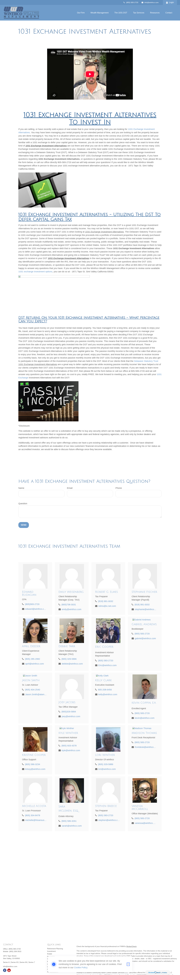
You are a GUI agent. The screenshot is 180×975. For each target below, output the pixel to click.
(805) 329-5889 (105, 764)
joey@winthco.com (71, 716)
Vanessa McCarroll (140, 807)
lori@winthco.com (107, 769)
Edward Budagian (29, 593)
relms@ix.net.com (107, 606)
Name (21, 488)
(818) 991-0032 (105, 601)
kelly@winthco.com (107, 694)
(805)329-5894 (68, 711)
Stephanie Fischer (144, 591)
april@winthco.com (34, 664)
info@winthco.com (151, 2)
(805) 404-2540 (32, 689)
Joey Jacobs (67, 702)
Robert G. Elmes (106, 591)
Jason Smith (31, 680)
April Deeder (31, 646)
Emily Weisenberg (71, 591)
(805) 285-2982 (32, 659)
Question (22, 503)
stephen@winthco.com (109, 820)
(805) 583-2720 (132, 2)
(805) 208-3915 (15, 951)
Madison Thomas (144, 733)
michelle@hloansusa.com (36, 820)
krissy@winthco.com (35, 769)
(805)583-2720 (32, 604)
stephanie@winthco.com (145, 609)
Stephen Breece (106, 806)
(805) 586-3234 (32, 764)
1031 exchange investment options (35, 271)
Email (69, 488)
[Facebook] (4, 970)
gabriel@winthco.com (145, 638)
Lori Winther (105, 755)
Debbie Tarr (67, 646)
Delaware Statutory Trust (146, 361)
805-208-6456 (105, 689)
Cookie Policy (80, 967)
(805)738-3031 (68, 604)
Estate (49, 954)
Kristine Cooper (34, 755)
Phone (118, 488)
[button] (81, 12)
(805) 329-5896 (69, 659)
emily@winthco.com (71, 609)
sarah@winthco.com (72, 826)
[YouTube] (9, 970)
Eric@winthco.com (107, 665)
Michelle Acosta (34, 806)
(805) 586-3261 (69, 821)
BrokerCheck (131, 946)
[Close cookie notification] (128, 964)
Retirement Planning (55, 949)
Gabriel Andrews (144, 624)
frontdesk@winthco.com (145, 747)
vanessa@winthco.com (145, 823)
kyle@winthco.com (71, 750)
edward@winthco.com (36, 609)
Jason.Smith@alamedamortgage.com (36, 694)
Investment (51, 951)
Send (23, 525)
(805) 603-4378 (69, 745)
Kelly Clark (103, 680)
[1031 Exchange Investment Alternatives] (42, 207)
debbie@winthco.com (72, 664)
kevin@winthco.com (144, 718)
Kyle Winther (68, 733)
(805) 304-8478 (32, 815)
